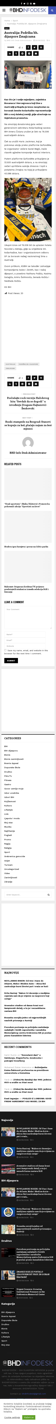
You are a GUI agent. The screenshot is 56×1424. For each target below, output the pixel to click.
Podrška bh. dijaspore (28, 364)
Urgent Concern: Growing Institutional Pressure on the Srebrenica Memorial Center (31, 1292)
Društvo (8, 772)
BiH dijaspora (11, 750)
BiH (6, 746)
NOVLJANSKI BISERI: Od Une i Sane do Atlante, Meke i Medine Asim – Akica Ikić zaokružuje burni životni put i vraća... (34, 1132)
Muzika (7, 827)
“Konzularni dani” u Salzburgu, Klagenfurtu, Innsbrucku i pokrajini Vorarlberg (23, 1058)
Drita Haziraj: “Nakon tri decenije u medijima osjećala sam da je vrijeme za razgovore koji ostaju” (27, 996)
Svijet (7, 861)
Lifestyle (8, 810)
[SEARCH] (49, 895)
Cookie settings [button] (12, 1417)
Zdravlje (8, 882)
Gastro (7, 784)
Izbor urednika (11, 793)
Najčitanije (9, 831)
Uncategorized (11, 869)
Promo (7, 839)
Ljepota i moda (12, 818)
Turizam (8, 865)
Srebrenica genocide (14, 856)
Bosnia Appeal (11, 763)
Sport (7, 28)
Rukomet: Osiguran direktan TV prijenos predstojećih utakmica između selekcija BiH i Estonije (26, 589)
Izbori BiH (9, 797)
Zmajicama (10, 368)
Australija (10, 364)
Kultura (8, 805)
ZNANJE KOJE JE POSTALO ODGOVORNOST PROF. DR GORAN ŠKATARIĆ (33, 1274)
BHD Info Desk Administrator (19, 40)
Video (7, 873)
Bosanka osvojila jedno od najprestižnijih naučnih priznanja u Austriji (34, 1229)
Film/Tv (8, 776)
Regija (7, 844)
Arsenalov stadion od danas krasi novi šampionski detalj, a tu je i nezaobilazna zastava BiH (24, 1008)
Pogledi (8, 835)
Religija (7, 848)
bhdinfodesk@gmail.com (34, 1394)
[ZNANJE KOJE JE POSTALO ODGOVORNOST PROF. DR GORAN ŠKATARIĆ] (8, 1275)
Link (6, 814)
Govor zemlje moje (13, 788)
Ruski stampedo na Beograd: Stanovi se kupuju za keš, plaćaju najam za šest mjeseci (28, 425)
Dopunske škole (12, 767)
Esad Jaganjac (11, 1098)
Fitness (7, 780)
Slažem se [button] (29, 1417)
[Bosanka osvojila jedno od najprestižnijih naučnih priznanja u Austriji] (8, 1229)
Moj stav (8, 822)
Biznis (7, 755)
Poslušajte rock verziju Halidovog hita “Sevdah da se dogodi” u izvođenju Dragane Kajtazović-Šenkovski (28, 403)
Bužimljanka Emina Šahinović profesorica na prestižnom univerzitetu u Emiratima (26, 1070)
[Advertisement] (28, 326)
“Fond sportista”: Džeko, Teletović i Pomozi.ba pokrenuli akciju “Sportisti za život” (27, 505)
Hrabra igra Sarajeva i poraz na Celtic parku (26, 546)
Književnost (10, 801)
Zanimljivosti (10, 877)
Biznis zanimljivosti (14, 759)
